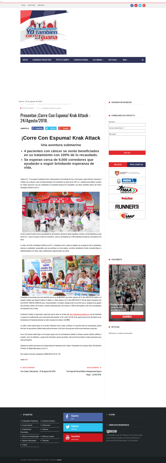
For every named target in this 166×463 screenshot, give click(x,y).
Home (22, 104)
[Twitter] (140, 5)
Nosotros (31, 5)
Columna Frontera (48, 421)
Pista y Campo (62, 60)
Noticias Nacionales (29, 440)
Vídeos (24, 445)
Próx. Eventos (136, 165)
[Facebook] (132, 5)
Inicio (24, 5)
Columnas (97, 60)
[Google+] (144, 5)
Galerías (45, 429)
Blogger (59, 460)
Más (125, 60)
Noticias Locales (30, 104)
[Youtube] (136, 5)
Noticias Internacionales (30, 436)
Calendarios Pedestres (30, 421)
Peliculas (45, 440)
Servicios (41, 5)
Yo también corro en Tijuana (51, 108)
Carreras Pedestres (41, 60)
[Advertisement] (83, 83)
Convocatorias (81, 60)
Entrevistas (46, 425)
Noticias (113, 60)
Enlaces (118, 165)
